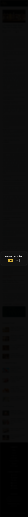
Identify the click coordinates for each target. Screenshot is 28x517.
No (17, 260)
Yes (11, 260)
